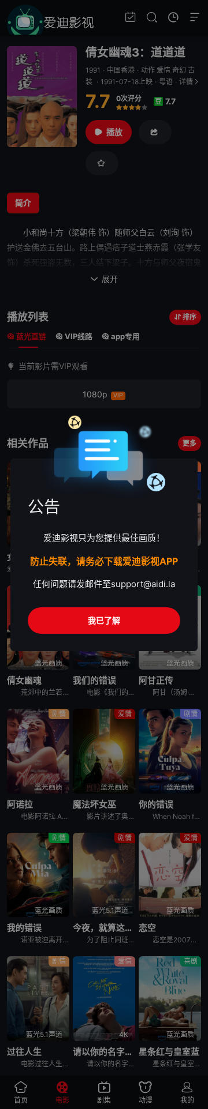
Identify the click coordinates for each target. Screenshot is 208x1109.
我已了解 (104, 620)
